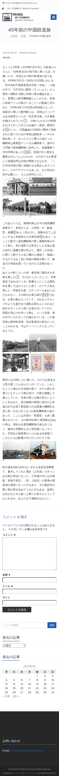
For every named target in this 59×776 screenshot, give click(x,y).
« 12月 (6, 696)
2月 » (16, 696)
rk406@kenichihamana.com (24, 3)
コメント (9, 534)
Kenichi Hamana (28, 52)
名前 (6, 574)
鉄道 (23, 36)
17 (52, 684)
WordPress (18, 773)
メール (7, 586)
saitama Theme (31, 773)
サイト (6, 597)
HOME (14, 36)
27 (21, 692)
